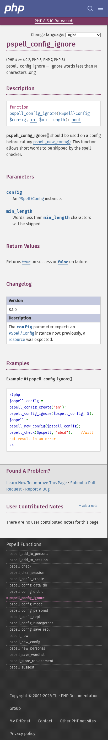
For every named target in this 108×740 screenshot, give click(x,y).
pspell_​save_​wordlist (27, 654)
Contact (45, 720)
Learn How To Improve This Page (36, 482)
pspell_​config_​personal (28, 610)
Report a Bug (37, 489)
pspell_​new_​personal (27, 648)
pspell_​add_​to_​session (28, 560)
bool (76, 119)
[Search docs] (90, 8)
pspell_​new (18, 636)
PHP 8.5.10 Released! (54, 20)
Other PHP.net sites (78, 720)
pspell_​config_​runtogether (31, 623)
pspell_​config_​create (26, 579)
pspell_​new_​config (24, 642)
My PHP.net (19, 720)
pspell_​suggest (21, 667)
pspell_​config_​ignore (27, 598)
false (63, 262)
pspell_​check (20, 566)
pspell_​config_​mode (26, 604)
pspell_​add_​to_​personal (29, 554)
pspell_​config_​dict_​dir (27, 591)
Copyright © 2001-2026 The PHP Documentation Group (54, 702)
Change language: (47, 34)
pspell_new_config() (52, 141)
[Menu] (100, 8)
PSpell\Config (74, 113)
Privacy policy (22, 733)
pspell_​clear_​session (26, 572)
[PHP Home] (14, 8)
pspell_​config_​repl (24, 617)
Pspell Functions (23, 544)
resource (17, 339)
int (33, 119)
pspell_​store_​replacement (31, 661)
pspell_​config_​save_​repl (29, 629)
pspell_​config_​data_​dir (28, 585)
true (26, 262)
